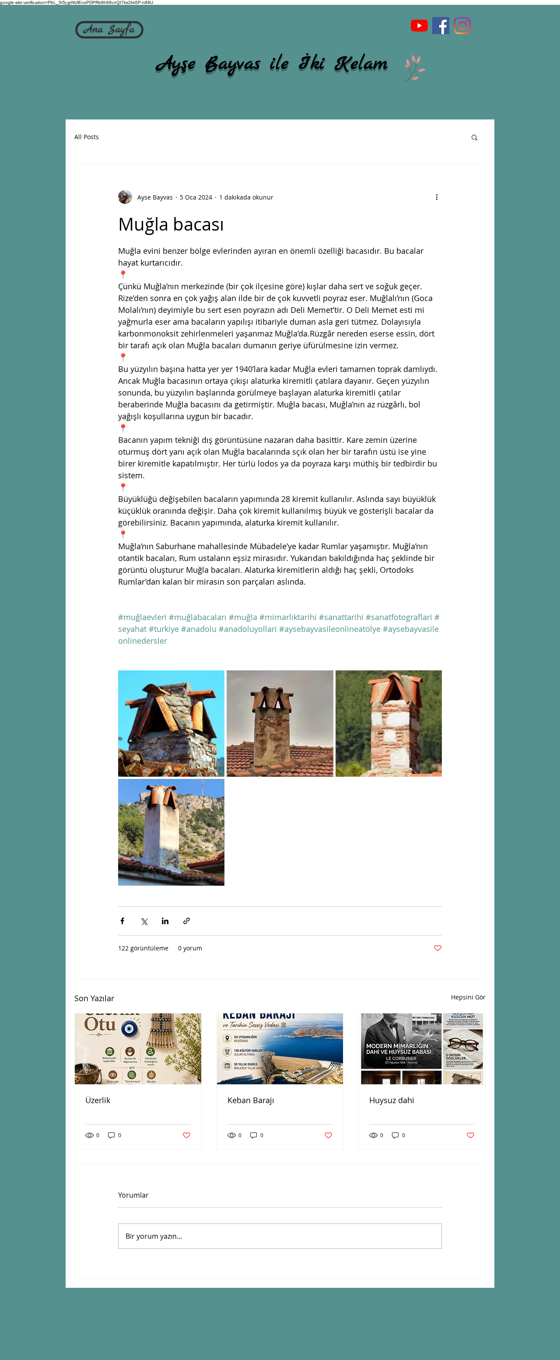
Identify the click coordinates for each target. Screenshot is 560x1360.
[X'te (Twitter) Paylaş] (144, 921)
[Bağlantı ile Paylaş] (186, 921)
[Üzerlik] (138, 1048)
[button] (474, 136)
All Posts (86, 137)
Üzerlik (97, 1100)
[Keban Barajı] (280, 1048)
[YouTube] (419, 25)
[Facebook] (440, 25)
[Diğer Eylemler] (436, 197)
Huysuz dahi (391, 1100)
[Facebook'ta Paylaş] (122, 921)
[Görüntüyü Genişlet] (171, 723)
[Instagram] (462, 25)
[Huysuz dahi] (422, 1048)
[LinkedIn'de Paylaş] (165, 921)
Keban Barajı (251, 1100)
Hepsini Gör (468, 997)
